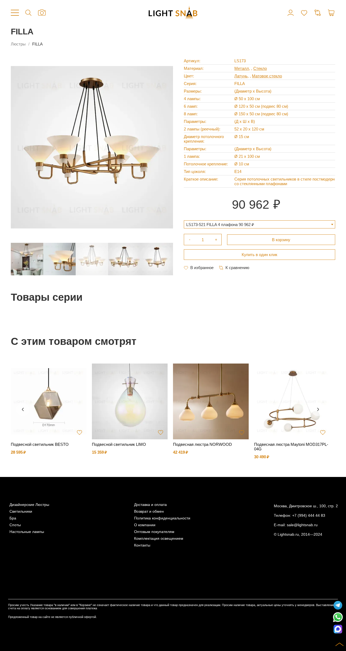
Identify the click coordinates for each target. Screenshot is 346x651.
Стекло (260, 68)
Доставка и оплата (150, 505)
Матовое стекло (267, 76)
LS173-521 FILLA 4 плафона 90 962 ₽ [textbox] (220, 224)
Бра (12, 518)
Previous (22, 409)
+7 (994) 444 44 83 (308, 515)
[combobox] (259, 224)
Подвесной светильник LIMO (119, 444)
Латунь (241, 76)
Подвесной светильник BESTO (40, 444)
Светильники (20, 511)
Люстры (18, 44)
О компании (144, 525)
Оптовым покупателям (154, 532)
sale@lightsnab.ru (302, 525)
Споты (15, 525)
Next (317, 409)
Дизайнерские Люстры (29, 505)
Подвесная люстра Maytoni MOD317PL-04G (291, 446)
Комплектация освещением (158, 538)
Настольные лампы (26, 532)
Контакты (142, 545)
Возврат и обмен (149, 511)
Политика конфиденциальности (162, 518)
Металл (241, 68)
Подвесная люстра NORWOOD (202, 444)
